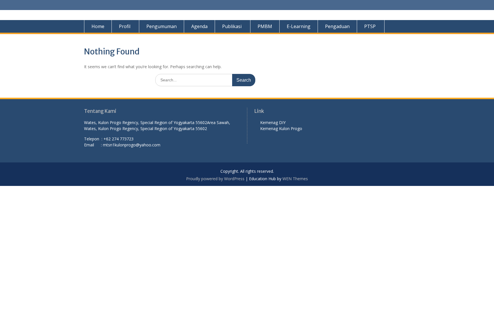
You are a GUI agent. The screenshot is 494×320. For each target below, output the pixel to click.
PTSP (370, 26)
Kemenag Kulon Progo (282, 128)
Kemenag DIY (273, 122)
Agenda (199, 26)
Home (97, 26)
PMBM (265, 26)
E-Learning (298, 26)
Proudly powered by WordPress (215, 178)
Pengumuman (161, 26)
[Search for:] (205, 80)
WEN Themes (295, 178)
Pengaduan (337, 26)
